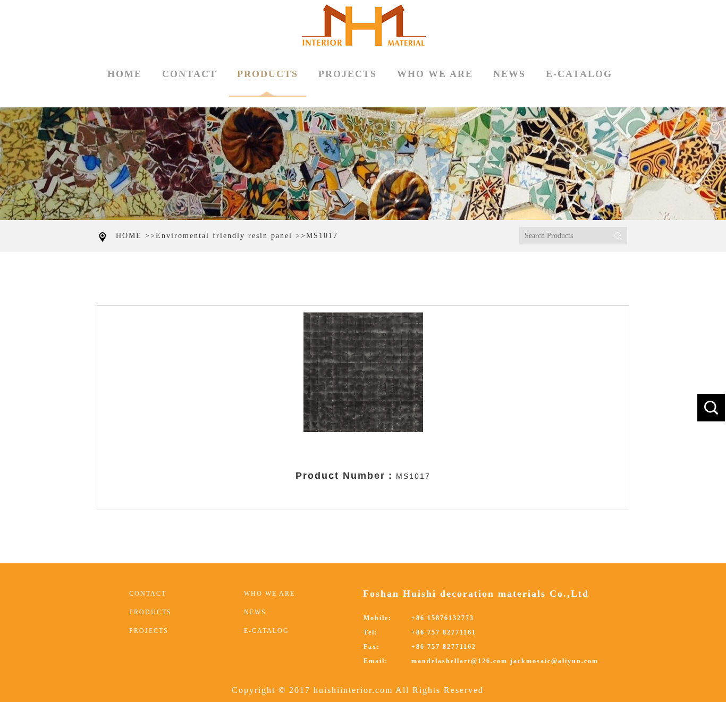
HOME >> (136, 236)
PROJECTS (347, 74)
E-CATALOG (579, 74)
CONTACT (189, 74)
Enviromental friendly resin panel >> (231, 236)
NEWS (509, 74)
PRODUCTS (267, 74)
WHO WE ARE (435, 74)
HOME (124, 74)
